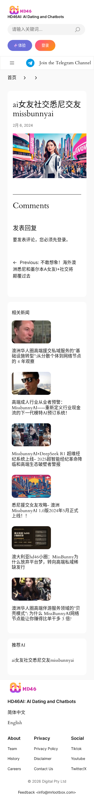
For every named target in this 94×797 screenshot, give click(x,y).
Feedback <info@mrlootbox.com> (47, 792)
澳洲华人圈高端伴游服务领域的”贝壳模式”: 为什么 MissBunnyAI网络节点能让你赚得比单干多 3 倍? (46, 614)
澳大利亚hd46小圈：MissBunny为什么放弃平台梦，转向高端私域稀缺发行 (45, 562)
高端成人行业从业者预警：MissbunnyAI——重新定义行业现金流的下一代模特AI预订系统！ (46, 407)
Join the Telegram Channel (65, 63)
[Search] (77, 29)
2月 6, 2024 (23, 125)
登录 (45, 45)
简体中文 (16, 713)
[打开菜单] (12, 63)
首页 (12, 78)
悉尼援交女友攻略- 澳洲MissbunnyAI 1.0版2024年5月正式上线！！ (45, 510)
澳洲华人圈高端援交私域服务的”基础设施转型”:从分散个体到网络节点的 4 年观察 (46, 356)
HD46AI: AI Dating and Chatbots (36, 16)
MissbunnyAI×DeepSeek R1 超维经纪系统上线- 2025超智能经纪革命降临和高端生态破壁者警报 (47, 459)
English (15, 723)
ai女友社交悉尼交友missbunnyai (43, 660)
